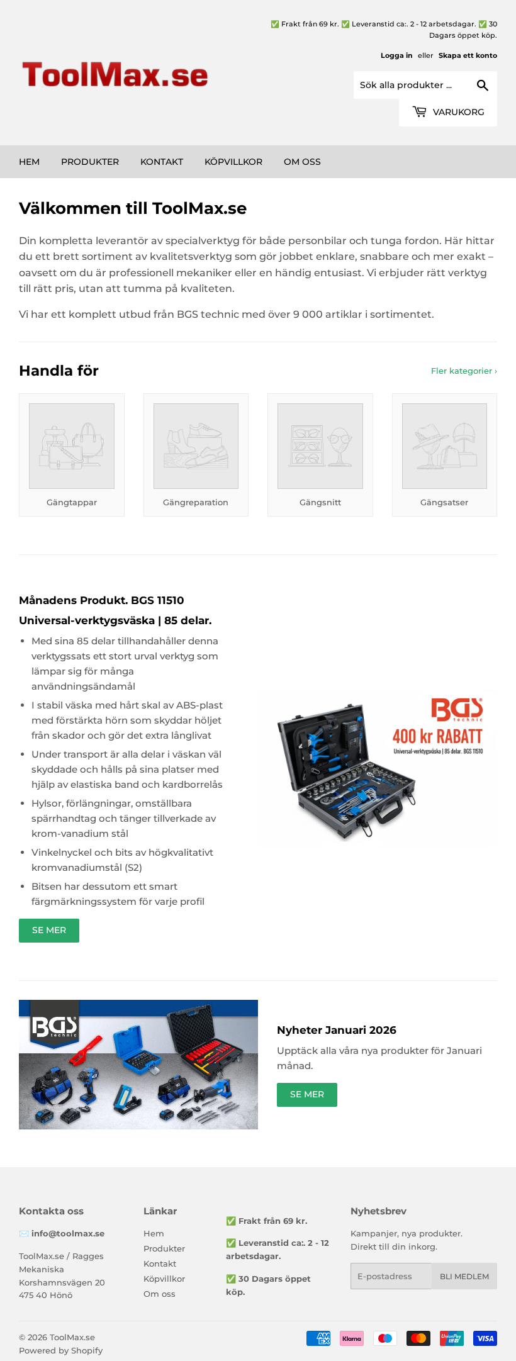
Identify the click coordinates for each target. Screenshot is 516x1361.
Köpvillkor (233, 161)
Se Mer (49, 930)
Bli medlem (464, 1276)
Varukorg (457, 112)
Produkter (90, 161)
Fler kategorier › (464, 371)
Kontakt (161, 161)
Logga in (397, 55)
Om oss (302, 161)
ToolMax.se (72, 1337)
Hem (29, 161)
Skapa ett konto (468, 55)
